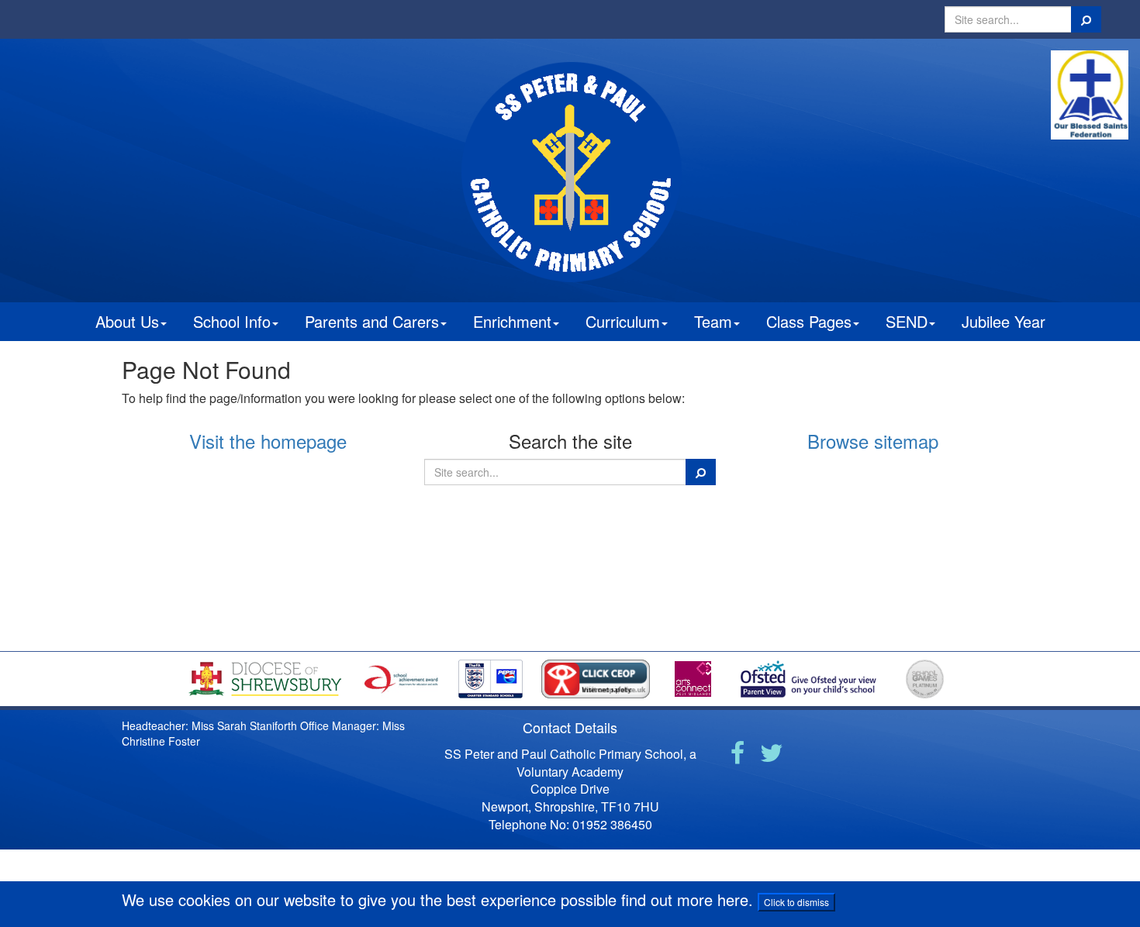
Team (713, 321)
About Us (127, 321)
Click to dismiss (796, 901)
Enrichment (512, 321)
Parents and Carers (372, 321)
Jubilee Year (1003, 321)
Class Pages (809, 321)
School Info (232, 321)
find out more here (684, 899)
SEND (907, 321)
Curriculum (623, 321)
